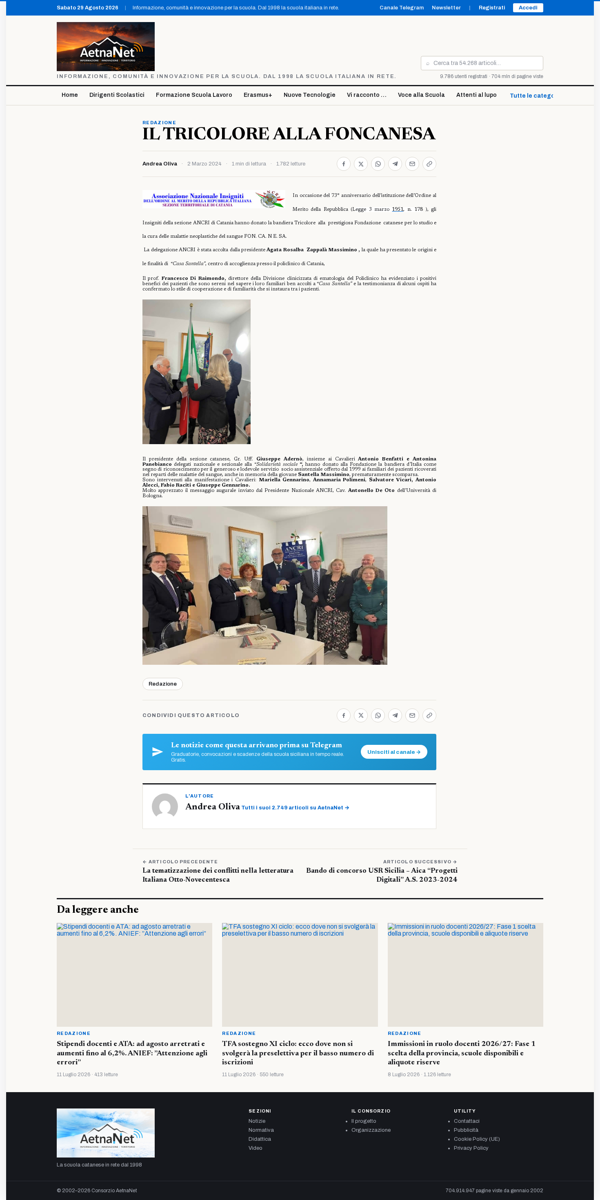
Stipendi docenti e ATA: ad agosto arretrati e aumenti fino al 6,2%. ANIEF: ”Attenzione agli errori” (132, 1053)
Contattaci (467, 1121)
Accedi (528, 8)
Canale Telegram (402, 8)
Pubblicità (466, 1130)
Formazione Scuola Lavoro (194, 95)
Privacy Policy (471, 1148)
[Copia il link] (429, 164)
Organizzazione (371, 1130)
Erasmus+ (258, 95)
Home (70, 95)
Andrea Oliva (159, 164)
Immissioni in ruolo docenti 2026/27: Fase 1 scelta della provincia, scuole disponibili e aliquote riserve (462, 1053)
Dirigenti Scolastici (116, 95)
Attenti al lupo (476, 95)
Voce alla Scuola (421, 95)
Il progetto (363, 1121)
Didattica (260, 1139)
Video (255, 1148)
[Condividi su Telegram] (395, 164)
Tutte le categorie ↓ (538, 96)
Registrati (492, 8)
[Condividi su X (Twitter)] (361, 164)
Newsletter (446, 8)
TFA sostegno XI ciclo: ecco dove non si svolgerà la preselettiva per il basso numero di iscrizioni (298, 1053)
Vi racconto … (367, 95)
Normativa (261, 1130)
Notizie (257, 1121)
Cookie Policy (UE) (477, 1139)
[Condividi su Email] (412, 164)
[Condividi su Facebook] (344, 164)
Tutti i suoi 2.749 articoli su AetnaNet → (295, 808)
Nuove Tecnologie (310, 95)
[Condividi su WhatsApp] (378, 164)
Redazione (159, 122)
